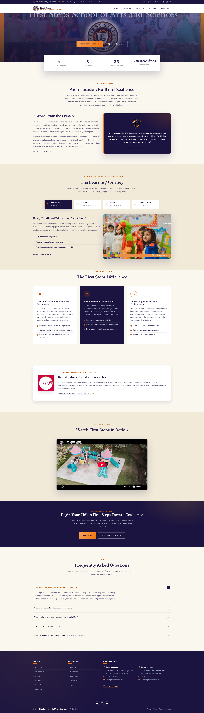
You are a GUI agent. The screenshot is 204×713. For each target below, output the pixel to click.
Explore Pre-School (42, 254)
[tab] (58, 204)
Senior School (75, 680)
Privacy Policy (152, 709)
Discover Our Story (116, 44)
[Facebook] (163, 2)
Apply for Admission (89, 44)
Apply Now (87, 535)
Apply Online (74, 685)
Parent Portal (154, 2)
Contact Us (164, 8)
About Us (38, 667)
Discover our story (40, 151)
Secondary (74, 676)
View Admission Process (111, 535)
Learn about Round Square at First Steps (74, 394)
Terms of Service (165, 709)
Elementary (74, 672)
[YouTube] (170, 2)
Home (116, 8)
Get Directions (112, 686)
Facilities (38, 676)
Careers (152, 8)
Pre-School (74, 667)
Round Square (40, 672)
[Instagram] (167, 2)
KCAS (145, 2)
